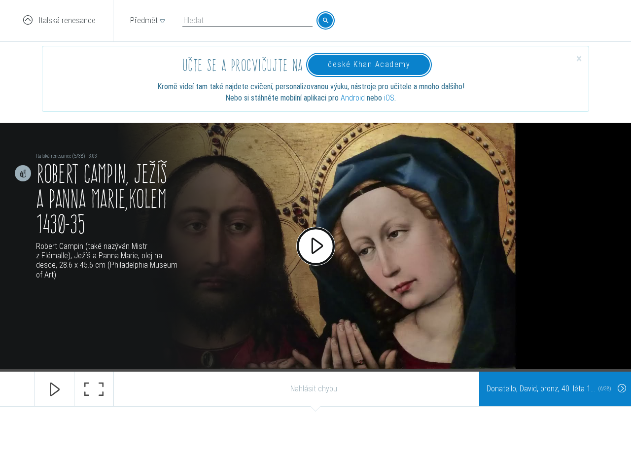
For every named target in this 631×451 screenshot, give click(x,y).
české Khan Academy (369, 64)
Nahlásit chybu (313, 388)
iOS (389, 98)
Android (353, 98)
